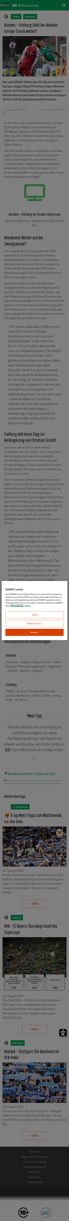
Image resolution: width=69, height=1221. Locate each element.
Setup (34, 615)
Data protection (17, 605)
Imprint (27, 605)
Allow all (34, 632)
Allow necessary (34, 623)
